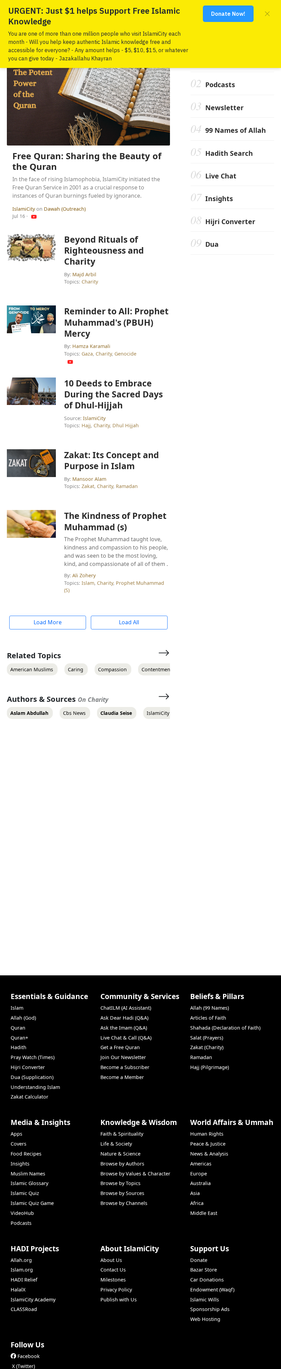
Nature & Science (120, 1153)
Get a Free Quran (120, 1047)
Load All (129, 622)
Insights (219, 198)
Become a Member (122, 1077)
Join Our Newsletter (123, 1057)
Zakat (88, 486)
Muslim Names (28, 1173)
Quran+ (19, 1037)
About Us (111, 1260)
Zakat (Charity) (206, 1047)
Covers (18, 1143)
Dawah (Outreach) (65, 209)
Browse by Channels (123, 1203)
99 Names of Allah (235, 130)
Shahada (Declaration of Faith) (225, 1027)
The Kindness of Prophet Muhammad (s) (115, 521)
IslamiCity (24, 209)
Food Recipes (26, 1153)
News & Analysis (209, 1153)
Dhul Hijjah (125, 425)
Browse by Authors (122, 1163)
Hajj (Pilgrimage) (209, 1067)
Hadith (18, 1047)
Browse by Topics (120, 1183)
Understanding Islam (35, 1087)
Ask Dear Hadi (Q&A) (124, 1017)
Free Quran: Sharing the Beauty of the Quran (86, 161)
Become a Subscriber (124, 1067)
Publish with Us (118, 1299)
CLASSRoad (24, 1309)
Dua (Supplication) (32, 1077)
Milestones (113, 1279)
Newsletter (224, 107)
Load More (48, 622)
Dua (212, 244)
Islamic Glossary (29, 1183)
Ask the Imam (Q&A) (123, 1027)
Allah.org (21, 1260)
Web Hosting (205, 1319)
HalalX (18, 1289)
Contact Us (113, 1269)
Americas (200, 1163)
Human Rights (206, 1133)
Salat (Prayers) (206, 1037)
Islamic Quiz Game (32, 1203)
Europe (198, 1173)
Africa (197, 1203)
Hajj (86, 425)
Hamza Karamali (91, 346)
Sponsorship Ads (210, 1309)
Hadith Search (229, 153)
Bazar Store (203, 1269)
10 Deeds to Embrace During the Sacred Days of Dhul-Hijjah (113, 394)
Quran (18, 1027)
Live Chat (220, 176)
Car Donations (207, 1279)
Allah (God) (23, 1017)
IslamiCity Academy (33, 1299)
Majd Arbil (84, 274)
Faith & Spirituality (121, 1133)
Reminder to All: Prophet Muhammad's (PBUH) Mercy (116, 322)
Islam (88, 583)
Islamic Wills (204, 1299)
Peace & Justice (207, 1143)
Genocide (125, 353)
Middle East (203, 1213)
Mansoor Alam (89, 479)
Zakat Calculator (29, 1096)
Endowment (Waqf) (212, 1289)
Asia (195, 1193)
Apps (16, 1133)
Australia (200, 1183)
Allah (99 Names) (209, 1008)
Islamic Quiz (25, 1193)
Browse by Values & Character (135, 1173)
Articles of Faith (208, 1017)
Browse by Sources (122, 1193)
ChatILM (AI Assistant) (125, 1008)
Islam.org (22, 1269)
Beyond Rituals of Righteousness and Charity (104, 250)
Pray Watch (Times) (32, 1057)
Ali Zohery (84, 575)
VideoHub (22, 1213)
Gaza (87, 353)
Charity (90, 281)
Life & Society (116, 1143)
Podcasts (220, 84)
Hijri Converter (230, 221)
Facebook (28, 1356)
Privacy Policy (116, 1289)
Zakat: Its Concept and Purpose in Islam (111, 460)
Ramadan (127, 486)
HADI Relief (24, 1279)
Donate (198, 1260)
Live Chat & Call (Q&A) (125, 1037)
